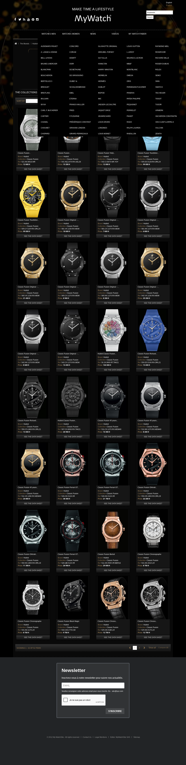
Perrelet (131, 110)
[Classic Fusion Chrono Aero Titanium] (153, 597)
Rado (129, 122)
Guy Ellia (102, 58)
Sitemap (136, 737)
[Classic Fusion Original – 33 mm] (73, 196)
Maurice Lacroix (135, 58)
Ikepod (101, 93)
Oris (129, 81)
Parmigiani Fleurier (136, 87)
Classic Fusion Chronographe (149, 554)
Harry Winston (105, 70)
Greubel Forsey (106, 52)
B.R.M (43, 105)
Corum (72, 52)
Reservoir (160, 52)
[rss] (23, 20)
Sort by (21, 101)
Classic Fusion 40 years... (108, 421)
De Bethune (75, 70)
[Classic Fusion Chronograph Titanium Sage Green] (33, 129)
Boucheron (46, 75)
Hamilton (102, 64)
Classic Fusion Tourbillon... (148, 153)
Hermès (102, 81)
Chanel (44, 122)
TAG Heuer (160, 93)
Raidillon (131, 134)
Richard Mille (162, 58)
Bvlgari (44, 99)
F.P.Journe (74, 116)
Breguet (45, 87)
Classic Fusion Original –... (68, 220)
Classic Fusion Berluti (106, 554)
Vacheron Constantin (166, 116)
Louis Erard (104, 122)
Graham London (77, 128)
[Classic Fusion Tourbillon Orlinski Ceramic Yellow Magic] (33, 196)
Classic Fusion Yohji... (106, 153)
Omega (130, 75)
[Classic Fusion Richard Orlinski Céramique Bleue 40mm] (153, 330)
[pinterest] (32, 20)
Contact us (87, 737)
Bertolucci (46, 81)
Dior (71, 64)
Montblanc (132, 70)
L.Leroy (130, 52)
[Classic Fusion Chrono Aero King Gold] (113, 597)
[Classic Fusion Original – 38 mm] (33, 263)
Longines (102, 128)
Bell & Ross (46, 58)
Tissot (158, 99)
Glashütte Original (107, 46)
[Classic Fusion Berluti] (113, 530)
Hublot (101, 87)
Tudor (158, 105)
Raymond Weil (162, 46)
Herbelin (102, 75)
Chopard (45, 134)
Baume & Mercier (49, 64)
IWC (99, 99)
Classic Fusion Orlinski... (147, 487)
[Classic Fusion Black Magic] (73, 597)
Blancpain (46, 70)
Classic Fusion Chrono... (107, 621)
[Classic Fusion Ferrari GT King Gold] (73, 464)
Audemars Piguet (49, 46)
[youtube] (28, 20)
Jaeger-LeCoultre (107, 105)
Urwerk (159, 110)
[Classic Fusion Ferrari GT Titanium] (113, 464)
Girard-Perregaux (78, 134)
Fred (71, 110)
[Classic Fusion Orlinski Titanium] (33, 530)
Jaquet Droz (104, 110)
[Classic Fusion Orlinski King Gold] (153, 464)
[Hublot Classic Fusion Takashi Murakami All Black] (73, 397)
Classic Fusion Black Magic (68, 621)
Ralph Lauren (133, 128)
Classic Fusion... (24, 153)
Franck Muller (76, 105)
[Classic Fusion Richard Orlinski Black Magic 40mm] (33, 397)
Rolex (158, 70)
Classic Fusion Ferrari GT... (68, 487)
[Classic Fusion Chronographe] (153, 530)
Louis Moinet (104, 134)
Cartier (45, 116)
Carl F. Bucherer (49, 110)
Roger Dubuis (162, 64)
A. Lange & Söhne (49, 52)
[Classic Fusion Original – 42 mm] (153, 263)
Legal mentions (101, 737)
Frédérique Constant (80, 122)
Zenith (158, 134)
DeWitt (72, 58)
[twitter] (19, 20)
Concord (74, 46)
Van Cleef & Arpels (164, 122)
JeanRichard (104, 116)
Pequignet (132, 105)
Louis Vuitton (133, 46)
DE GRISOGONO (76, 75)
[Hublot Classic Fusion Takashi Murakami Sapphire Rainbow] (113, 330)
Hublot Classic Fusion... (107, 354)
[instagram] (37, 20)
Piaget (130, 116)
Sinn (157, 81)
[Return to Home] (16, 44)
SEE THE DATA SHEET (33, 169)
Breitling (45, 93)
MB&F (129, 64)
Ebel (71, 93)
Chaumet (45, 128)
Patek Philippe (133, 99)
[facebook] (15, 20)
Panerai (130, 93)
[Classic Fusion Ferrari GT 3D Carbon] (73, 530)
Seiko (158, 75)
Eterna (73, 99)
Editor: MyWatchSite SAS (120, 737)
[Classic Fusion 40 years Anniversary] (113, 397)
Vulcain (159, 128)
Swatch (159, 87)
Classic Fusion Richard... (147, 354)
